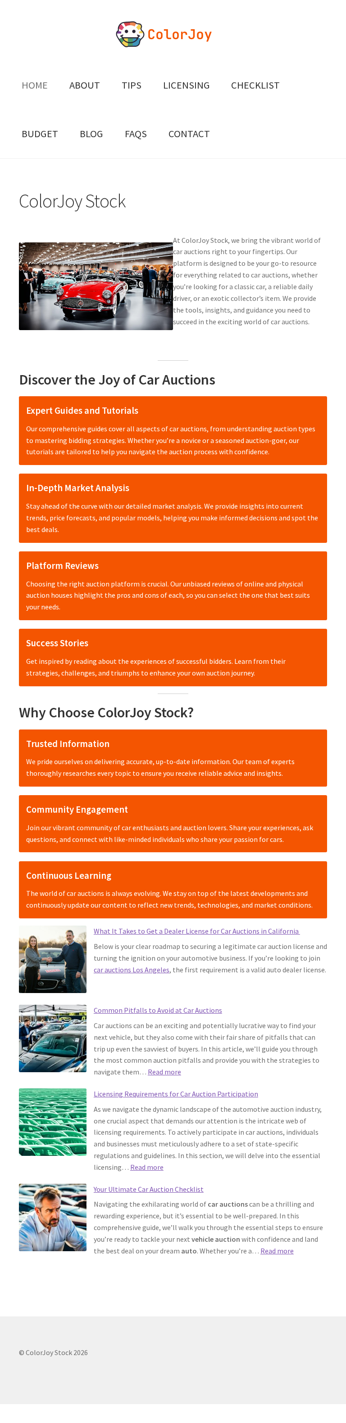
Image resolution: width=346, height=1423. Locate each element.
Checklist (255, 85)
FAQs (136, 133)
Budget (40, 133)
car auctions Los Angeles (131, 969)
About (84, 85)
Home (35, 85)
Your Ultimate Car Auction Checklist (149, 1189)
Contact (189, 133)
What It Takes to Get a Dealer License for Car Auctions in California (197, 930)
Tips (131, 85)
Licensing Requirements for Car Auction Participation (176, 1093)
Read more (164, 1071)
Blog (91, 133)
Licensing (186, 85)
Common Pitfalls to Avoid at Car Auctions (158, 1010)
